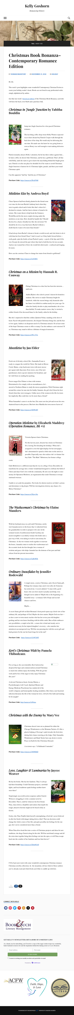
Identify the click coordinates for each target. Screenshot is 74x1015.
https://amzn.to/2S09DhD (29, 752)
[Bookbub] (32, 908)
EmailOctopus (36, 962)
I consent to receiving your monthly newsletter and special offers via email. (27, 958)
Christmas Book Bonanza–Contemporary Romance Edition (35, 60)
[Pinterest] (19, 908)
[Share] (16, 886)
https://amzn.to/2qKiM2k (29, 558)
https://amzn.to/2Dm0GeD (30, 844)
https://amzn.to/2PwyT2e (29, 335)
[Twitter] (14, 908)
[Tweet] (20, 886)
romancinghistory (18, 74)
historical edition (28, 98)
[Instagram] (10, 908)
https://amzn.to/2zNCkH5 (30, 637)
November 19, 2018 (39, 74)
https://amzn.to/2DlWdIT (29, 410)
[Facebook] (5, 908)
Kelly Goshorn (37, 5)
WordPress (31, 1010)
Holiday (55, 74)
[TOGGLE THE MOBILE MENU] (5, 18)
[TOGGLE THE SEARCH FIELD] (68, 18)
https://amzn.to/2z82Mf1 (29, 259)
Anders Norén (50, 1010)
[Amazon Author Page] (28, 908)
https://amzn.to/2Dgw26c (29, 494)
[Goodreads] (23, 908)
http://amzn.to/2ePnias (28, 702)
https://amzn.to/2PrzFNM (29, 180)
